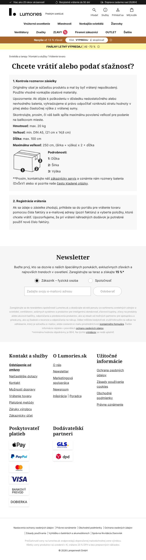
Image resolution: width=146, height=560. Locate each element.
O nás (57, 365)
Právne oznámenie (110, 404)
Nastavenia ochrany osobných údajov (33, 527)
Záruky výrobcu (20, 409)
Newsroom (61, 389)
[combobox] (94, 12)
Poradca (76, 396)
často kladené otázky (72, 183)
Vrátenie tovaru (20, 396)
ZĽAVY (57, 32)
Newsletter (61, 371)
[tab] (29, 385)
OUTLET (111, 32)
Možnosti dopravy (22, 389)
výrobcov (91, 332)
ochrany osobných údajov (90, 328)
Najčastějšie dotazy (23, 376)
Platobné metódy (21, 402)
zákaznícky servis (63, 178)
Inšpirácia (60, 396)
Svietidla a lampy (18, 56)
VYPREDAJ (86, 40)
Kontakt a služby (38, 56)
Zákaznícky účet (21, 415)
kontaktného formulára (112, 324)
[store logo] (36, 12)
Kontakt (14, 383)
